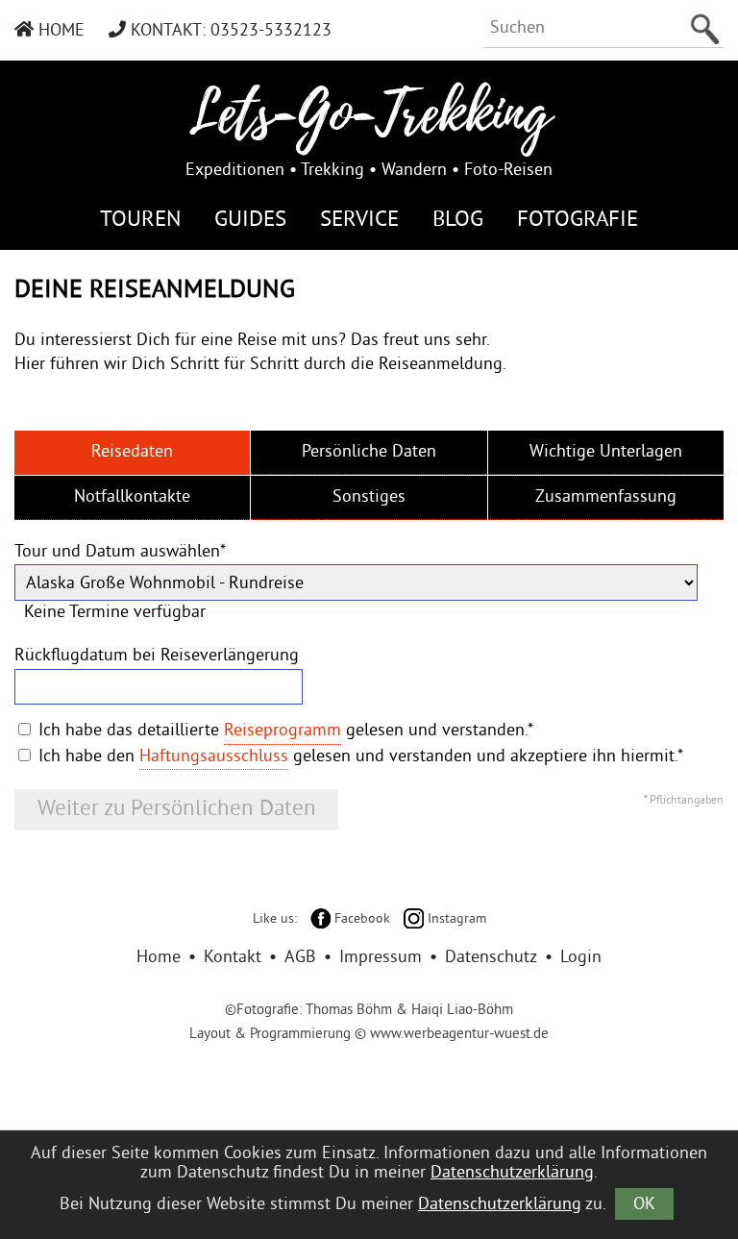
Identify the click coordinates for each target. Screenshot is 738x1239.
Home (59, 31)
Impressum (380, 958)
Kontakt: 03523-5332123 (229, 31)
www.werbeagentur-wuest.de (459, 1035)
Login (581, 958)
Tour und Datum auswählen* (120, 552)
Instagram (455, 919)
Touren (140, 221)
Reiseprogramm (282, 731)
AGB (300, 958)
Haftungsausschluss (213, 757)
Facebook (360, 919)
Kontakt (232, 958)
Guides (250, 221)
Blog (457, 221)
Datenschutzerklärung (512, 1173)
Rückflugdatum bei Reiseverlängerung (156, 656)
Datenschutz (491, 958)
